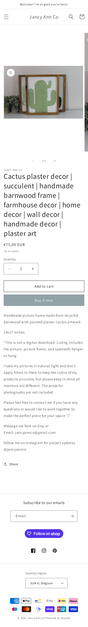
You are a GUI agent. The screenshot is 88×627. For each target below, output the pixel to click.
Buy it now (44, 300)
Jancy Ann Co (36, 618)
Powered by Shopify (57, 618)
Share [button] (13, 464)
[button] (6, 16)
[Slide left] (33, 160)
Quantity (10, 259)
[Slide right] (54, 160)
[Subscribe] (71, 516)
